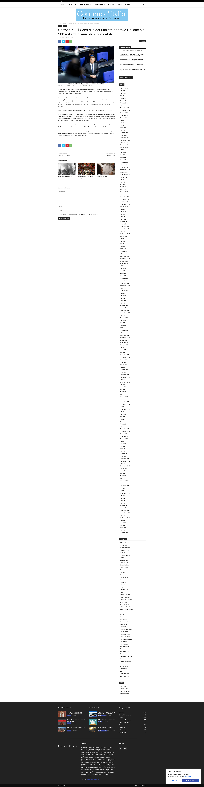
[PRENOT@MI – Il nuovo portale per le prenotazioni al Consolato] (93, 714)
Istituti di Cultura (125, 590)
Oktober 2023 (124, 172)
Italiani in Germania (126, 599)
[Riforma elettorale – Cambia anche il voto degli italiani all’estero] (87, 169)
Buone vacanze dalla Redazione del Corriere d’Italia (132, 70)
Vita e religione (99, 4)
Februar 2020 (124, 278)
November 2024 (125, 140)
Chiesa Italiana (124, 565)
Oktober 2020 (124, 261)
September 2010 (125, 518)
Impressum (73, 1)
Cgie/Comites (124, 560)
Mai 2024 (123, 155)
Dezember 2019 (124, 283)
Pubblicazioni (124, 632)
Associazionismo (125, 555)
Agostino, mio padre (102, 176)
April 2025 (123, 128)
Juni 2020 (123, 268)
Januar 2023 (123, 194)
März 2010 (123, 530)
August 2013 (124, 439)
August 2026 (124, 88)
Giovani (122, 585)
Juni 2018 (123, 320)
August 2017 (124, 345)
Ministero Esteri (125, 607)
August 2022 (124, 207)
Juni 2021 (123, 241)
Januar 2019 (123, 308)
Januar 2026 (123, 105)
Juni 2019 (123, 295)
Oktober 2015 (124, 379)
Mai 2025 (123, 125)
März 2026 (123, 100)
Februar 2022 (124, 221)
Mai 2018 (123, 323)
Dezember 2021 (124, 226)
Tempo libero (124, 666)
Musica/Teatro (124, 624)
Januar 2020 (123, 281)
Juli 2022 (122, 209)
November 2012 (125, 461)
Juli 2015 (122, 384)
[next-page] (62, 181)
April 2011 (123, 500)
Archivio (122, 553)
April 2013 (123, 449)
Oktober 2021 (124, 231)
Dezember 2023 (124, 167)
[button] (144, 4)
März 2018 (123, 328)
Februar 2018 (124, 330)
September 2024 (125, 145)
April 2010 (123, 528)
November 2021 (125, 229)
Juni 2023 (123, 182)
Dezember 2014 (124, 402)
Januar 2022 (123, 224)
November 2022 (125, 199)
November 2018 (125, 313)
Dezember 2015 (124, 374)
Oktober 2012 (124, 463)
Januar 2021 (123, 254)
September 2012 (125, 466)
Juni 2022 (123, 212)
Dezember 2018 (124, 310)
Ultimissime (123, 669)
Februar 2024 (124, 162)
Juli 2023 (122, 179)
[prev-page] (59, 181)
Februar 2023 (124, 192)
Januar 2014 (123, 426)
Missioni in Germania (126, 609)
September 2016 (125, 362)
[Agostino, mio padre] (106, 169)
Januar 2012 (123, 483)
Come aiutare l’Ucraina (64, 155)
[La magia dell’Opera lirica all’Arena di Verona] (62, 729)
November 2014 (125, 404)
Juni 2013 (123, 444)
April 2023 (123, 187)
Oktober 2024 (124, 142)
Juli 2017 (122, 347)
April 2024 (123, 157)
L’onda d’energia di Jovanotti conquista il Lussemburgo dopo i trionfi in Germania (131, 60)
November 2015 (125, 377)
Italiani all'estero (125, 595)
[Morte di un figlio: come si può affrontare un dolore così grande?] (93, 729)
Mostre (122, 617)
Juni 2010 (123, 523)
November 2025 (125, 110)
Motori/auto (123, 619)
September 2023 (125, 174)
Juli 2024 (122, 150)
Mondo (122, 614)
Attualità (71, 4)
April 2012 (123, 476)
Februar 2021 (124, 251)
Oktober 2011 (124, 491)
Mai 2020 (123, 271)
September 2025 (125, 115)
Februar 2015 (124, 397)
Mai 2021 (123, 244)
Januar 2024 (123, 165)
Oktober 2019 (124, 288)
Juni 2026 (123, 93)
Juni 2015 (123, 387)
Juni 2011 (123, 495)
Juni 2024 (123, 152)
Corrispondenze (125, 570)
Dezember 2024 (124, 137)
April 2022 (123, 216)
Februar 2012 (124, 481)
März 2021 (123, 249)
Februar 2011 (124, 505)
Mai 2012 (123, 473)
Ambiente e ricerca (125, 548)
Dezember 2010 (124, 510)
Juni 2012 (123, 471)
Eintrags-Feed (124, 689)
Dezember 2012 (124, 458)
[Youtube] (144, 1)
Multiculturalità (124, 622)
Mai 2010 (123, 525)
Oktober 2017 (124, 340)
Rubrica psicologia (125, 646)
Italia (121, 592)
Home (62, 4)
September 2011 (125, 493)
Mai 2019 (123, 298)
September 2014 (125, 409)
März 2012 (123, 478)
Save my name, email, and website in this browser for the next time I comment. (79, 214)
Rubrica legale (124, 641)
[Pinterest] (67, 41)
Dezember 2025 (124, 108)
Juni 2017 (123, 350)
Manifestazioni (124, 604)
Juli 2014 (122, 412)
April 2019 (123, 300)
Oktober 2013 (124, 434)
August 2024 (124, 147)
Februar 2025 (124, 133)
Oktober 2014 (124, 407)
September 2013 (125, 436)
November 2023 (125, 170)
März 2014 (123, 421)
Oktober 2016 (124, 360)
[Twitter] (63, 41)
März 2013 (123, 451)
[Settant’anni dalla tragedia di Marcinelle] (67, 169)
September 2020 (125, 263)
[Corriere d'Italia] (102, 15)
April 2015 (123, 392)
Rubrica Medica (124, 644)
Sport (121, 664)
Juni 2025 (123, 123)
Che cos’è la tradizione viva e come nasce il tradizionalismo (132, 65)
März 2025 (123, 130)
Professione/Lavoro (126, 629)
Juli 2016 (122, 367)
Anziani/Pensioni (125, 550)
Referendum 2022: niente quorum (106, 719)
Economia (123, 575)
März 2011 (123, 503)
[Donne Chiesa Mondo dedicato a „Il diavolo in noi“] (62, 722)
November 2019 (125, 286)
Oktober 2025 (124, 113)
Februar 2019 (124, 305)
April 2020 (123, 273)
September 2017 (125, 342)
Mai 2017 (123, 352)
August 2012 (124, 468)
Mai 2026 (123, 95)
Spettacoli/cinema (125, 661)
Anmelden (123, 686)
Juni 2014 (123, 414)
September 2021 (125, 234)
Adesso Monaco (125, 543)
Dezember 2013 (124, 429)
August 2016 (124, 365)
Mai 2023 (123, 184)
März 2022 (123, 219)
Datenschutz (188, 776)
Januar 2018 (123, 333)
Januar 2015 (123, 399)
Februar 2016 (124, 370)
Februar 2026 (124, 103)
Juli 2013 (122, 441)
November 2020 (125, 258)
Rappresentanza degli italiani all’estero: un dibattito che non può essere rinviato (132, 55)
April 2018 (123, 325)
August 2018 (124, 318)
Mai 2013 (123, 446)
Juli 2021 (122, 239)
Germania (65, 25)
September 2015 (125, 382)
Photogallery (124, 627)
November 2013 (125, 431)
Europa (122, 580)
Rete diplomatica (125, 634)
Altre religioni (124, 545)
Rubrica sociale (111, 155)
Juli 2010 (122, 520)
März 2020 (123, 276)
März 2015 (123, 394)
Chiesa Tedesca (124, 567)
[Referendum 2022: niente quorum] (93, 722)
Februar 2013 (124, 454)
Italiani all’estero (84, 4)
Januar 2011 (123, 508)
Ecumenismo (124, 577)
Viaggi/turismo (124, 674)
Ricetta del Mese (125, 636)
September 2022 (125, 204)
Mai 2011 (123, 498)
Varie (119, 4)
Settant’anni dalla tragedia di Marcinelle (131, 51)
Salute (122, 654)
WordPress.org (124, 694)
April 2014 (123, 419)
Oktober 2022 (124, 202)
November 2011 (125, 488)
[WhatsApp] (70, 41)
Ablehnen (174, 780)
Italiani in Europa (125, 597)
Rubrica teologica (125, 651)
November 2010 (125, 513)
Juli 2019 (122, 293)
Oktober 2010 (124, 515)
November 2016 (125, 357)
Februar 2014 (124, 424)
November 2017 (125, 337)
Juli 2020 (122, 266)
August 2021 (124, 236)
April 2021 (123, 246)
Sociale (110, 4)
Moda (122, 612)
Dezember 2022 (124, 197)
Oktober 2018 (124, 315)
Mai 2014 (123, 416)
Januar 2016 (123, 372)
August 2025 (124, 118)
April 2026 (123, 98)
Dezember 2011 (124, 486)
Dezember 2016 (124, 355)
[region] (183, 776)
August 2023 (124, 177)
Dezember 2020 (124, 256)
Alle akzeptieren (190, 780)
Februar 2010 (124, 533)
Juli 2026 (122, 91)
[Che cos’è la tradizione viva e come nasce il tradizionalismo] (62, 714)
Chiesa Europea (124, 562)
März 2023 (123, 189)
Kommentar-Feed (125, 691)
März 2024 (123, 160)
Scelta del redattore (126, 656)
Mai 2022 (123, 214)
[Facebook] (142, 1)
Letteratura (123, 602)
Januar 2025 (123, 135)
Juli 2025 (122, 120)
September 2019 (125, 291)
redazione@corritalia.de (93, 779)
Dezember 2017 (124, 335)
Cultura (127, 4)
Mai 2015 (123, 389)
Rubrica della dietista (126, 639)
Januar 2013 (123, 456)
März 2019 (123, 303)
